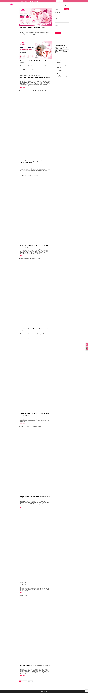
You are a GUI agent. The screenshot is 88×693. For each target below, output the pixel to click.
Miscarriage (59, 67)
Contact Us (80, 5)
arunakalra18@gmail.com (24, 1)
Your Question (57, 25)
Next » (32, 681)
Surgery (58, 73)
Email (56, 18)
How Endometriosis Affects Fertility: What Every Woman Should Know (34, 61)
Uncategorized (59, 75)
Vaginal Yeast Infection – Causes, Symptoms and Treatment (35, 665)
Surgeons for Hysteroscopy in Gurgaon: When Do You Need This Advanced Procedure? (35, 161)
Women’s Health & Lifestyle (62, 76)
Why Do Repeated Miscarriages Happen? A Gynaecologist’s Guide (35, 497)
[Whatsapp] (87, 348)
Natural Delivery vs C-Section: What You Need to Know (34, 245)
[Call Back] (87, 344)
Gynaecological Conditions (62, 65)
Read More (22, 38)
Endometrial (59, 62)
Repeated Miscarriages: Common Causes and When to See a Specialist (34, 581)
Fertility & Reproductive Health (63, 64)
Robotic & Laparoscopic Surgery (63, 71)
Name (56, 14)
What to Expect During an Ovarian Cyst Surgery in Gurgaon (35, 413)
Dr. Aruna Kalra (75, 5)
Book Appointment (59, 1)
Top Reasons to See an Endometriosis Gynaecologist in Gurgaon (34, 329)
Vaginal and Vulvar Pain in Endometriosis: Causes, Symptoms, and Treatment (32, 28)
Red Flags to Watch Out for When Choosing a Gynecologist (35, 77)
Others (58, 68)
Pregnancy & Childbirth (61, 70)
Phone (56, 21)
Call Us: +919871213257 (34, 1)
